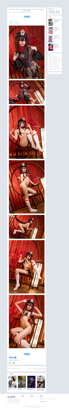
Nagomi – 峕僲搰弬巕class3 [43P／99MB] (14, 368)
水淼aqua (52, 66)
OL (52, 59)
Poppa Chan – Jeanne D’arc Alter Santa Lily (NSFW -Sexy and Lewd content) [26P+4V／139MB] (36, 369)
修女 (56, 59)
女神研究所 (43, 401)
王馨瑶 (57, 66)
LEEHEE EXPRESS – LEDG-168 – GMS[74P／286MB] (57, 37)
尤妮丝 (58, 62)
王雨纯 (55, 66)
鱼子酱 (52, 69)
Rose (54, 59)
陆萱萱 (49, 69)
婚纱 (53, 62)
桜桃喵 (49, 66)
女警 (49, 62)
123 (49, 56)
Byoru (51, 56)
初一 (11, 12)
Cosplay (54, 56)
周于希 (59, 59)
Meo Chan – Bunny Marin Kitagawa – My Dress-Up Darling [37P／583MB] (41, 389)
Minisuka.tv (50, 59)
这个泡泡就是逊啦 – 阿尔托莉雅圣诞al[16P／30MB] (31, 389)
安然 (55, 62)
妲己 (51, 62)
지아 (57, 69)
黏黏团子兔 (55, 69)
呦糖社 (11, 5)
